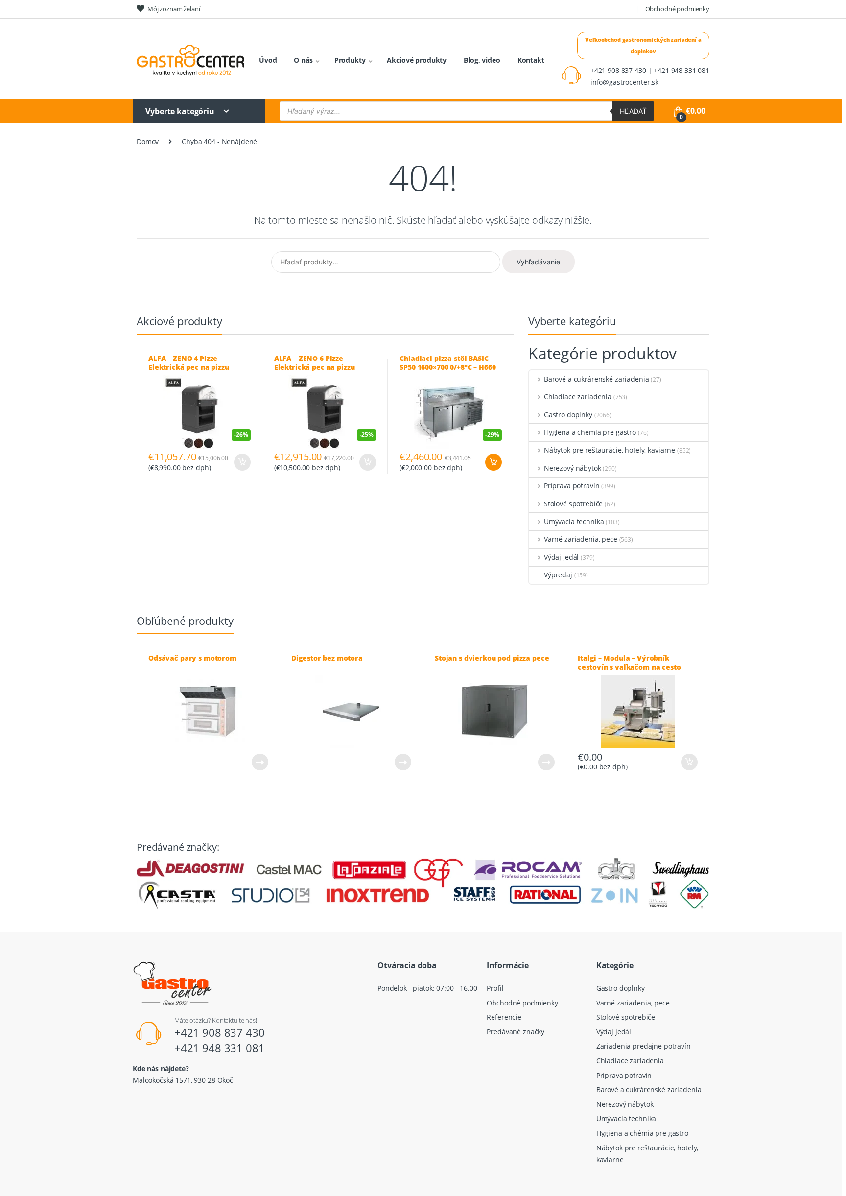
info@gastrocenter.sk (624, 82)
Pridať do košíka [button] (493, 462)
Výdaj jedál (561, 557)
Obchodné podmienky (677, 8)
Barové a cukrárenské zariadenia (596, 378)
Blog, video (482, 60)
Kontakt (530, 60)
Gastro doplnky (568, 414)
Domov (148, 141)
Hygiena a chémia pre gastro (590, 432)
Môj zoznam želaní (173, 8)
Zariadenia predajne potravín (643, 1046)
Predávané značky (515, 1031)
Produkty (350, 60)
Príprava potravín (571, 485)
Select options (242, 462)
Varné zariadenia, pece (580, 539)
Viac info (259, 762)
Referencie (504, 1017)
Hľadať (633, 111)
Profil (495, 988)
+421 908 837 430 (219, 1032)
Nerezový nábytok (572, 468)
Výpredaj (558, 574)
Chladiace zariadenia (577, 396)
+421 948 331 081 (219, 1047)
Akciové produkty (416, 60)
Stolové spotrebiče (573, 503)
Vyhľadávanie (538, 262)
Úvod (268, 60)
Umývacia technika (574, 521)
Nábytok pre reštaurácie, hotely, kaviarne (609, 449)
